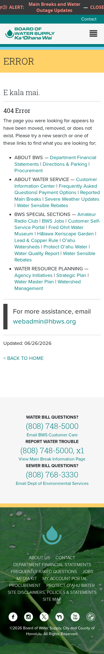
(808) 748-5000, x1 (52, 450)
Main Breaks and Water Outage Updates (54, 7)
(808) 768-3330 (52, 474)
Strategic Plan (71, 275)
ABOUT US (39, 558)
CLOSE (97, 7)
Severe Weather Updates (72, 199)
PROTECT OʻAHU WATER (70, 585)
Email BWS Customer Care (52, 435)
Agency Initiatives (33, 275)
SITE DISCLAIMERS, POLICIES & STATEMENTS (52, 592)
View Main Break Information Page (52, 459)
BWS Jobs (53, 221)
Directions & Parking (65, 164)
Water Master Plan (34, 282)
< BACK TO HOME (23, 358)
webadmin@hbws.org (44, 321)
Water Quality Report (36, 253)
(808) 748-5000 (52, 426)
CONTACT (65, 558)
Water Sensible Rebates (42, 205)
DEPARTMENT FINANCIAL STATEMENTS (52, 565)
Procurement (28, 170)
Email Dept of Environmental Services (52, 483)
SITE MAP (52, 599)
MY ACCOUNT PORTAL (64, 578)
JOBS (87, 571)
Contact (89, 19)
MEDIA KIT (27, 578)
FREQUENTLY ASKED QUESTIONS (44, 571)
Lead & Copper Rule (36, 240)
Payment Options (57, 192)
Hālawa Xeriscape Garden (65, 234)
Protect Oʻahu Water (66, 247)
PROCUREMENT (25, 585)
